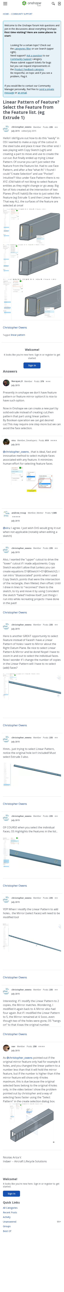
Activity (7, 1217)
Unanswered (32, 1221)
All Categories (10, 1207)
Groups (7, 1226)
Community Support (21, 59)
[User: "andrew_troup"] (6, 514)
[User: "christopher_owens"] (6, 128)
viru (13, 440)
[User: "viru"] (6, 442)
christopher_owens (21, 127)
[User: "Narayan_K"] (6, 383)
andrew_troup (18, 512)
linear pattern (18, 334)
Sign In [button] (32, 365)
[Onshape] (32, 3)
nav (13, 1046)
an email (22, 92)
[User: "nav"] (6, 1048)
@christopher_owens (16, 452)
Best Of (7, 1231)
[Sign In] (59, 3)
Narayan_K (17, 381)
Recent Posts (10, 1212)
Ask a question (34, 55)
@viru (6, 528)
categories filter (22, 48)
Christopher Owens (15, 327)
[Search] (53, 3)
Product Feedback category (29, 69)
